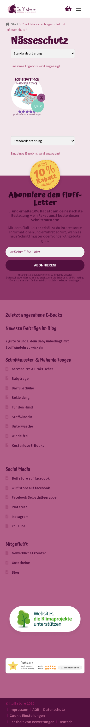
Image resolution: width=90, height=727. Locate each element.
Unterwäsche (22, 426)
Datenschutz (54, 709)
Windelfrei (20, 436)
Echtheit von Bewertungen (32, 721)
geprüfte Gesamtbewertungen (27, 114)
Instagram (20, 516)
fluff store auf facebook (31, 478)
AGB (35, 709)
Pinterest (19, 507)
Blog (15, 572)
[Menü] (78, 9)
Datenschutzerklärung (18, 277)
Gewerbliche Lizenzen (29, 553)
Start (14, 24)
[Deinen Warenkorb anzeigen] (68, 8)
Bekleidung (21, 397)
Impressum (19, 709)
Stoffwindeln (22, 416)
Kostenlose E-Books (28, 445)
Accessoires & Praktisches (32, 369)
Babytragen (21, 378)
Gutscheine (21, 562)
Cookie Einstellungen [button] (27, 715)
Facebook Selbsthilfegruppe (34, 497)
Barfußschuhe (23, 388)
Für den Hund (22, 407)
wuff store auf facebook (31, 488)
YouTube (18, 526)
